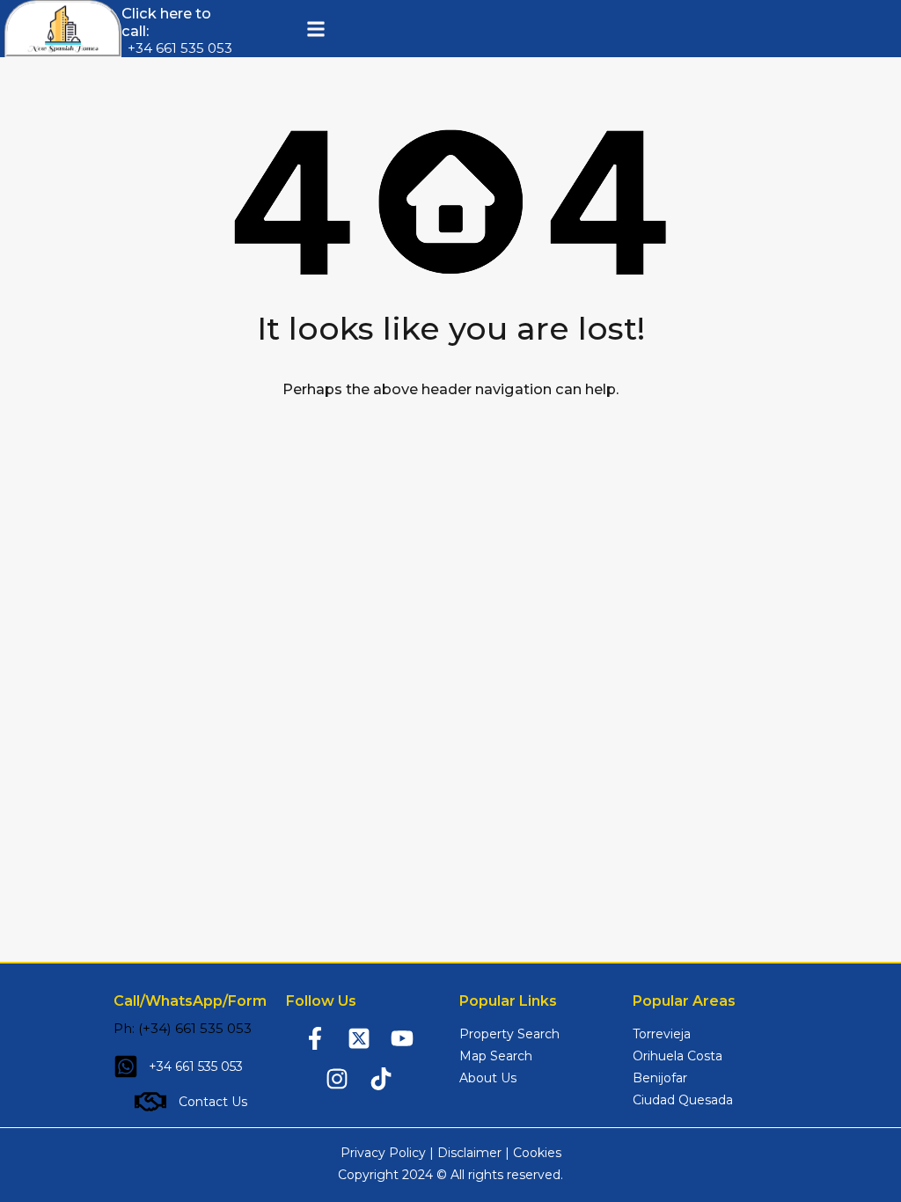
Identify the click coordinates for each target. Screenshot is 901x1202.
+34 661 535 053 (180, 48)
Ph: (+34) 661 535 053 (183, 1028)
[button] (315, 28)
